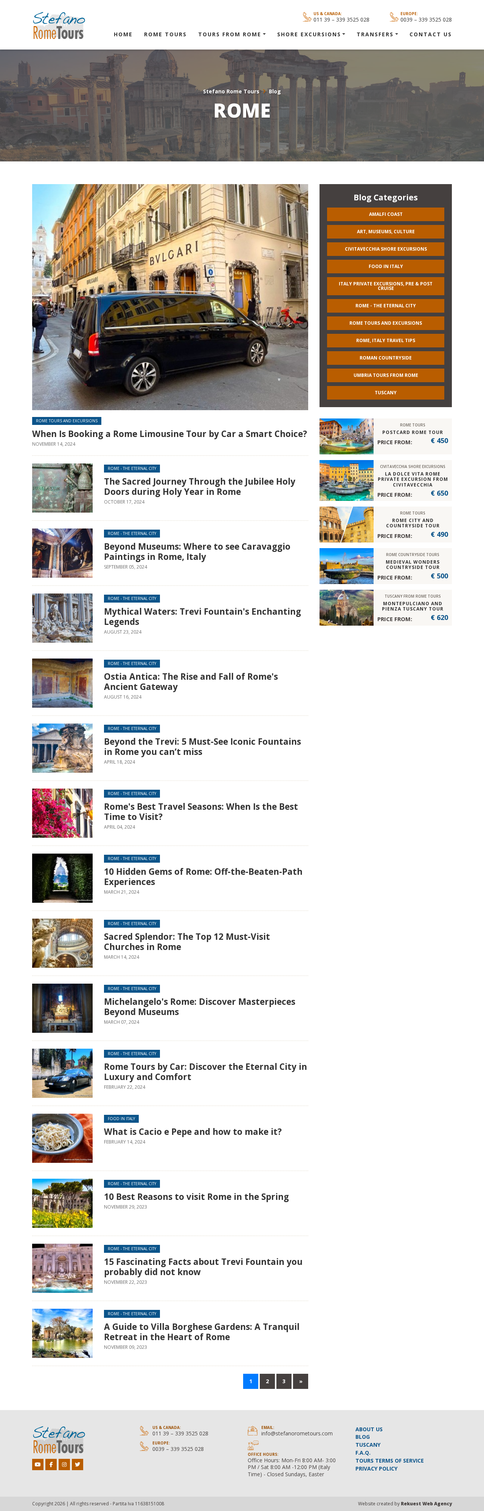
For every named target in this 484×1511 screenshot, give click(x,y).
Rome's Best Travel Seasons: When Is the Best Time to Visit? (201, 812)
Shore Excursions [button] (309, 34)
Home (123, 34)
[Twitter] (77, 1464)
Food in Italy (121, 1118)
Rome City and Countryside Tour (413, 523)
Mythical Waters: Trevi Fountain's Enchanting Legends (202, 617)
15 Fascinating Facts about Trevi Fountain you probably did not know (203, 1267)
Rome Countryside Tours (412, 554)
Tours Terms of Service (389, 1460)
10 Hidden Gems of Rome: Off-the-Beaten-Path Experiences (203, 877)
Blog (275, 91)
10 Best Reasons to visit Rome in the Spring (196, 1197)
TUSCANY (367, 1444)
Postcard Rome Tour (412, 432)
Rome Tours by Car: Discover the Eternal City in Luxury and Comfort (205, 1072)
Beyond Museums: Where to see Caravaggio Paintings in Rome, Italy (197, 552)
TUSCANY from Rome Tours (413, 596)
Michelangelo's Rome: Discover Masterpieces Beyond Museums (199, 1007)
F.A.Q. (363, 1452)
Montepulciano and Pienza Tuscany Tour (413, 606)
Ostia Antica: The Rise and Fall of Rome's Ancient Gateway (191, 682)
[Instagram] (64, 1464)
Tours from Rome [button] (229, 34)
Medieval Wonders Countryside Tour (413, 564)
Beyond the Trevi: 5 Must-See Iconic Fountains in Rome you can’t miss (202, 747)
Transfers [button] (375, 34)
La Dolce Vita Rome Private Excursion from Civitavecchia (413, 479)
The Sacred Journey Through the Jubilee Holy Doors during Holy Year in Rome (199, 486)
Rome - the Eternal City (132, 468)
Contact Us (431, 34)
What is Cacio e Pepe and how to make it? (193, 1132)
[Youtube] (37, 1464)
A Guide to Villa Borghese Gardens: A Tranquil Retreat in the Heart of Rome (201, 1332)
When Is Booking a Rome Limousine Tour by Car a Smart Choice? (169, 434)
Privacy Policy (376, 1468)
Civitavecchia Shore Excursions (412, 466)
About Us (369, 1429)
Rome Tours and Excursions (67, 420)
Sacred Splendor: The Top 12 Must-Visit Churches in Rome (187, 942)
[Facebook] (51, 1464)
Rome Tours (165, 34)
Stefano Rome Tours (231, 91)
